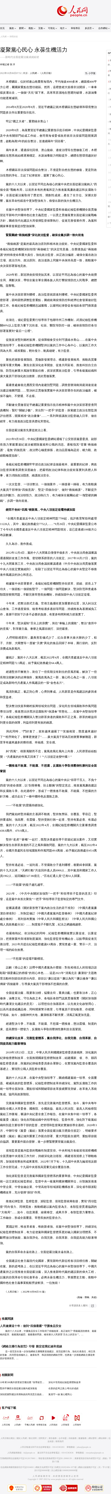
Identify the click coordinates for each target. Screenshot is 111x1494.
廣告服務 (53, 1438)
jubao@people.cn (84, 1447)
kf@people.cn (29, 1453)
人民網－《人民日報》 (41, 73)
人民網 (3, 37)
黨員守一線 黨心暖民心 (60, 1394)
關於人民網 (22, 1438)
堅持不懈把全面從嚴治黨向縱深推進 (18, 1388)
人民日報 (6, 1425)
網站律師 (102, 1438)
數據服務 (82, 1438)
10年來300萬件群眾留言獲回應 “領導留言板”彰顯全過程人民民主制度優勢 (37, 1382)
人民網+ (17, 1425)
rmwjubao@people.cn (95, 1453)
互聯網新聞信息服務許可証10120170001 (18, 1458)
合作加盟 (63, 1438)
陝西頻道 (14, 37)
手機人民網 (30, 1425)
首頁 (2, 28)
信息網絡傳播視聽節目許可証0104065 (17, 1467)
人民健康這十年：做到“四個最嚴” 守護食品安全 (30, 1325)
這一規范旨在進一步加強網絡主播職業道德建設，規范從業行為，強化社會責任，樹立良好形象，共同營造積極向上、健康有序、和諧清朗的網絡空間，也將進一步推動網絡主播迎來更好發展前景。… (47, 1355)
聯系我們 (60, 1441)
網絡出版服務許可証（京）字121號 (94, 1467)
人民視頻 (53, 1425)
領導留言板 (41, 1425)
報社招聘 (33, 1438)
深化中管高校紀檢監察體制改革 (64, 1382)
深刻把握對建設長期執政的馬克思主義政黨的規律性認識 (29, 1394)
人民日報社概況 (8, 1438)
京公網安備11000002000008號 (64, 1470)
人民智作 (77, 1425)
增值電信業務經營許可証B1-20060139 (55, 1458)
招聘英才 (43, 1438)
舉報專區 (75, 28)
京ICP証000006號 (42, 1470)
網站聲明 (92, 1438)
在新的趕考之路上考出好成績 (63, 1388)
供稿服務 (73, 1438)
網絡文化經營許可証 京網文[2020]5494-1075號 (56, 1467)
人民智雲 (65, 1425)
